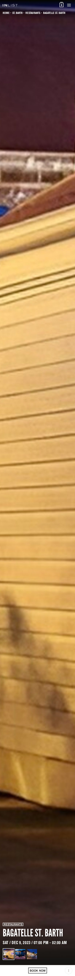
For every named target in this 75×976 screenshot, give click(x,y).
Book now (38, 970)
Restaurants (32, 12)
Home (6, 12)
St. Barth (17, 12)
